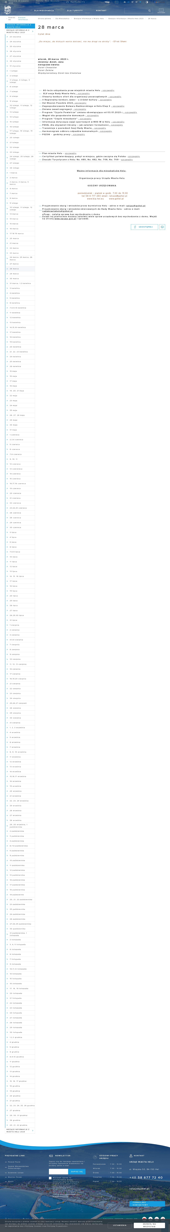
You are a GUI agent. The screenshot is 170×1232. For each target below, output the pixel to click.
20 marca (14, 238)
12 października (17, 870)
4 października (17, 841)
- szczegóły (107, 90)
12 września (15, 762)
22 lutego (14, 147)
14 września (15, 771)
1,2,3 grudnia (16, 1037)
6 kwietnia (15, 303)
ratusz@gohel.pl (136, 206)
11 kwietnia (15, 313)
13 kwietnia (15, 322)
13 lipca (13, 571)
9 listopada (15, 964)
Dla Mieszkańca (44, 10)
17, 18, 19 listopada (19, 988)
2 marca (13, 178)
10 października (17, 860)
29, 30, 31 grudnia (18, 1115)
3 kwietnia (15, 288)
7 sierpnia (15, 645)
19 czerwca (15, 488)
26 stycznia (15, 51)
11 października (17, 865)
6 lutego (14, 86)
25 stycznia (15, 46)
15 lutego (14, 122)
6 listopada (15, 949)
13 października (17, 875)
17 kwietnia (15, 332)
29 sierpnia (15, 713)
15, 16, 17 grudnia (18, 1081)
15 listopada (16, 979)
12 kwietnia (15, 317)
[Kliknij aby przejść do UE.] (116, 2)
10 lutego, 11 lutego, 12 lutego (21, 107)
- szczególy (84, 119)
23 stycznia (15, 37)
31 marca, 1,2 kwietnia (20, 283)
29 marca (14, 274)
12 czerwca (15, 464)
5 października (17, 851)
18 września (15, 781)
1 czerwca (14, 435)
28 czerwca (15, 518)
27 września (15, 815)
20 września (16, 791)
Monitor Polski (15, 1177)
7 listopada (15, 959)
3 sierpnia (15, 635)
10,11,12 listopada (18, 969)
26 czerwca (15, 513)
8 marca (14, 198)
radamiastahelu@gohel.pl (57, 211)
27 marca (14, 264)
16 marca (14, 229)
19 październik (17, 895)
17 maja (13, 381)
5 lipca (13, 542)
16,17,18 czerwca (18, 483)
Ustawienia (120, 1225)
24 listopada (16, 1013)
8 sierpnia (15, 649)
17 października (17, 885)
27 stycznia (15, 56)
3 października (17, 836)
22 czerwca (15, 503)
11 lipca (13, 562)
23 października (17, 904)
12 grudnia (15, 1066)
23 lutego (14, 152)
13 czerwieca (16, 469)
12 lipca (13, 566)
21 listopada (16, 998)
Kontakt (101, 10)
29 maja (13, 420)
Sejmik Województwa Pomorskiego (18, 1167)
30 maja (13, 425)
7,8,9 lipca (15, 552)
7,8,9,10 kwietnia (18, 308)
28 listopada (16, 1023)
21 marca (14, 243)
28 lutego (14, 168)
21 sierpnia (15, 683)
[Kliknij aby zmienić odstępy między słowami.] (136, 2)
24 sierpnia (15, 698)
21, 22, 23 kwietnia (19, 352)
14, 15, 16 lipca (17, 576)
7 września (15, 747)
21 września (15, 796)
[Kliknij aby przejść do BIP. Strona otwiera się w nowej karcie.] (107, 2)
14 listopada (16, 974)
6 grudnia (14, 1052)
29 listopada (16, 1027)
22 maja (13, 396)
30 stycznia (15, 61)
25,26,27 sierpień (18, 703)
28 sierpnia (15, 708)
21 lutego (14, 142)
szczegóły (71, 153)
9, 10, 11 (13, 459)
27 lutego (14, 163)
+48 (146, 1177)
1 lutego (14, 71)
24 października (17, 914)
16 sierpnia (15, 669)
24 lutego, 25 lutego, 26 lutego (22, 158)
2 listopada (15, 940)
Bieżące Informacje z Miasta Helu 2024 (18, 1131)
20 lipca (14, 596)
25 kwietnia (15, 361)
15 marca (14, 224)
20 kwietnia (15, 347)
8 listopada (15, 954)
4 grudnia (14, 1042)
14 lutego (14, 117)
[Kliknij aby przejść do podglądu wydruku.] (162, 227)
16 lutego (14, 127)
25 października (17, 909)
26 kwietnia (15, 366)
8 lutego (14, 96)
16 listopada (16, 983)
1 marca (13, 173)
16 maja (13, 376)
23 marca (14, 253)
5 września (15, 737)
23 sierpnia (15, 693)
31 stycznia (15, 66)
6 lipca (13, 547)
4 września (15, 732)
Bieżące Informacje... (23, 18)
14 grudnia (15, 1076)
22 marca (14, 248)
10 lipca (13, 557)
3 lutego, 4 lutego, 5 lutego (20, 81)
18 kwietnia (15, 337)
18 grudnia (15, 1086)
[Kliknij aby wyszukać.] (150, 10)
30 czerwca (15, 527)
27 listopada (16, 1018)
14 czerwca (15, 474)
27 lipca (14, 610)
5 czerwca (15, 444)
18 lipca (13, 586)
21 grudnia (15, 1101)
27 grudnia (15, 1110)
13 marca (14, 214)
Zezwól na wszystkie (149, 1225)
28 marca (14, 269)
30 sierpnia (15, 718)
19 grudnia (15, 1091)
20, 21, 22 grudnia (18, 1125)
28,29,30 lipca (17, 615)
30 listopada (16, 1032)
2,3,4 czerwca (16, 439)
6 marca (14, 188)
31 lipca (13, 620)
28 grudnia (15, 1120)
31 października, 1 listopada (18, 934)
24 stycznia (15, 41)
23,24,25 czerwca (18, 508)
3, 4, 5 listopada (18, 944)
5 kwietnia (15, 298)
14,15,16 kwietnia (18, 327)
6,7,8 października (19, 846)
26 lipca (14, 605)
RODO (11, 1181)
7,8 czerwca (16, 454)
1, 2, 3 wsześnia (17, 727)
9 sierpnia (15, 654)
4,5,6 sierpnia (16, 640)
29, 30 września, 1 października (18, 826)
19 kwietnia (15, 342)
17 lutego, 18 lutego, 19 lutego (21, 132)
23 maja (13, 400)
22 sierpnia (15, 688)
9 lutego (14, 101)
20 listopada (16, 993)
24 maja (13, 405)
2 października (17, 831)
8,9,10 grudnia (17, 1057)
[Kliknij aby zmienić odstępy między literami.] (128, 2)
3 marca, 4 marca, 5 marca (19, 183)
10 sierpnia (15, 659)
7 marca (13, 193)
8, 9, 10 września (18, 752)
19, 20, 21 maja (17, 391)
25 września (15, 806)
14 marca (14, 219)
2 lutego (14, 76)
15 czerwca (15, 479)
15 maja (13, 371)
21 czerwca (15, 498)
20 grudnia (15, 1096)
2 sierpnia (15, 630)
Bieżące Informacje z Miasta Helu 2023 (18, 31)
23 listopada (16, 1008)
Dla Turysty (75, 10)
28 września (16, 820)
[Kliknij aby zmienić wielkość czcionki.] (125, 2)
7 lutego (14, 91)
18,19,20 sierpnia (18, 679)
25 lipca (14, 601)
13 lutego (14, 112)
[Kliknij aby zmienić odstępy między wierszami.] (132, 2)
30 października (17, 929)
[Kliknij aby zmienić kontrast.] (147, 2)
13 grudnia (15, 1071)
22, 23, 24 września (19, 801)
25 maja (13, 410)
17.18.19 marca (17, 233)
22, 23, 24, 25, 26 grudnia (22, 1105)
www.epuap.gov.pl (65, 219)
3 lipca (13, 532)
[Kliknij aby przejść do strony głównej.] (14, 10)
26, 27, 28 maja (17, 415)
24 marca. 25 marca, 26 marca (21, 258)
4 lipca (13, 537)
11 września (15, 757)
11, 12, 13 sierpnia (18, 664)
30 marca (14, 278)
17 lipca (13, 581)
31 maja (13, 430)
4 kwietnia (15, 293)
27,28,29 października (20, 924)
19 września (15, 786)
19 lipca (13, 591)
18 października (17, 890)
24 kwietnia (15, 357)
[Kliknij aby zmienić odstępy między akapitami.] (140, 2)
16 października (17, 880)
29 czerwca (15, 522)
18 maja (13, 386)
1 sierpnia (14, 625)
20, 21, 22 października (21, 899)
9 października (17, 855)
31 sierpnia (15, 723)
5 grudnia (14, 1047)
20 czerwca (15, 493)
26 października (17, 919)
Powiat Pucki (14, 1162)
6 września (15, 742)
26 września (16, 810)
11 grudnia (15, 1061)
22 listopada (16, 1003)
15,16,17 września (18, 776)
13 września (15, 767)
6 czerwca (15, 449)
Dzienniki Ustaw (15, 1173)
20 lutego (14, 137)
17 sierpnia (15, 674)
